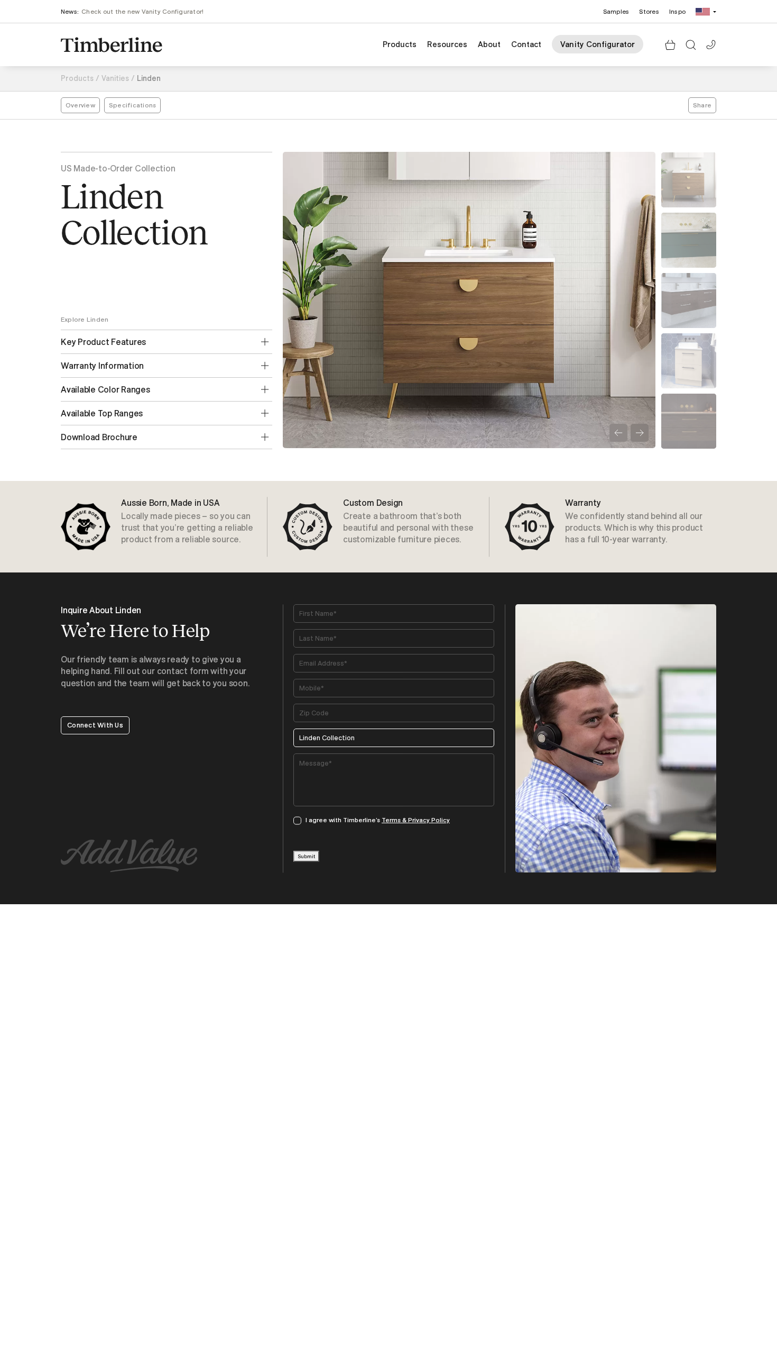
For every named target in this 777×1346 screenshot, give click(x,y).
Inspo (677, 11)
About (489, 44)
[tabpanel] (167, 526)
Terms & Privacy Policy (416, 820)
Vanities (115, 78)
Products (400, 44)
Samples (616, 11)
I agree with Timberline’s (378, 820)
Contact (526, 44)
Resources (447, 44)
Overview (80, 105)
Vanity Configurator (597, 44)
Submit (306, 856)
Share (702, 105)
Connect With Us (95, 725)
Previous (618, 433)
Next (640, 433)
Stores (649, 11)
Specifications (132, 105)
